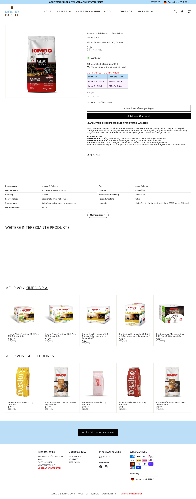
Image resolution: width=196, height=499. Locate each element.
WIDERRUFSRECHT (46, 465)
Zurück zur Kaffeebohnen (99, 432)
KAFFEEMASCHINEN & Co (94, 11)
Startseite (91, 33)
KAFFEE (62, 11)
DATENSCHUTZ (45, 462)
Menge (90, 92)
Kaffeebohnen (117, 33)
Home (47, 11)
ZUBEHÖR (126, 11)
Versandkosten (107, 102)
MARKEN (144, 11)
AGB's (40, 459)
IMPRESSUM (74, 462)
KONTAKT (73, 459)
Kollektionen (103, 33)
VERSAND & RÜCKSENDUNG (51, 456)
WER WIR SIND (75, 456)
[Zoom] (41, 61)
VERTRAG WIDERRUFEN (49, 468)
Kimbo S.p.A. (37, 288)
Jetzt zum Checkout (138, 116)
